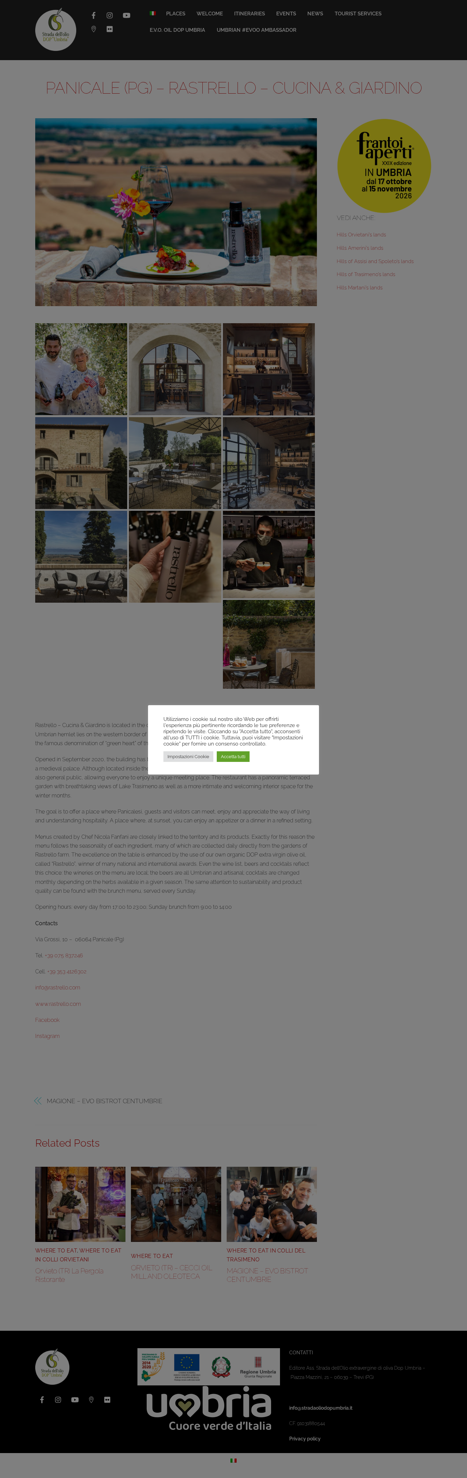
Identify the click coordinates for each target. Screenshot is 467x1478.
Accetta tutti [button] (233, 756)
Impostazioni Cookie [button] (188, 756)
